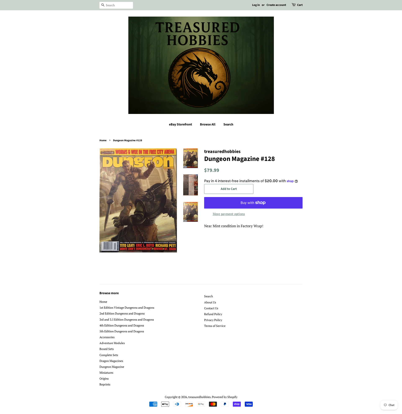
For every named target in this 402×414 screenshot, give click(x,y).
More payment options (229, 214)
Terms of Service (214, 326)
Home (103, 140)
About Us (210, 302)
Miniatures (106, 373)
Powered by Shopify (224, 397)
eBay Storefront (180, 124)
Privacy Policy (213, 320)
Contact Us (211, 308)
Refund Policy (213, 314)
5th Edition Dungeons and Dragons (121, 331)
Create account (276, 5)
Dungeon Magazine (111, 367)
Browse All (207, 124)
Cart (300, 5)
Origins (104, 378)
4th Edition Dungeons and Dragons (121, 325)
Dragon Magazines (111, 361)
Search (228, 124)
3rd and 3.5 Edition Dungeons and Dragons (126, 319)
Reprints (104, 384)
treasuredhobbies (199, 397)
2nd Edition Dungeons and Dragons (122, 313)
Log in (256, 5)
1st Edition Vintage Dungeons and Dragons (126, 308)
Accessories (107, 337)
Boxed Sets (106, 349)
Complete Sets (108, 355)
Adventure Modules (112, 343)
